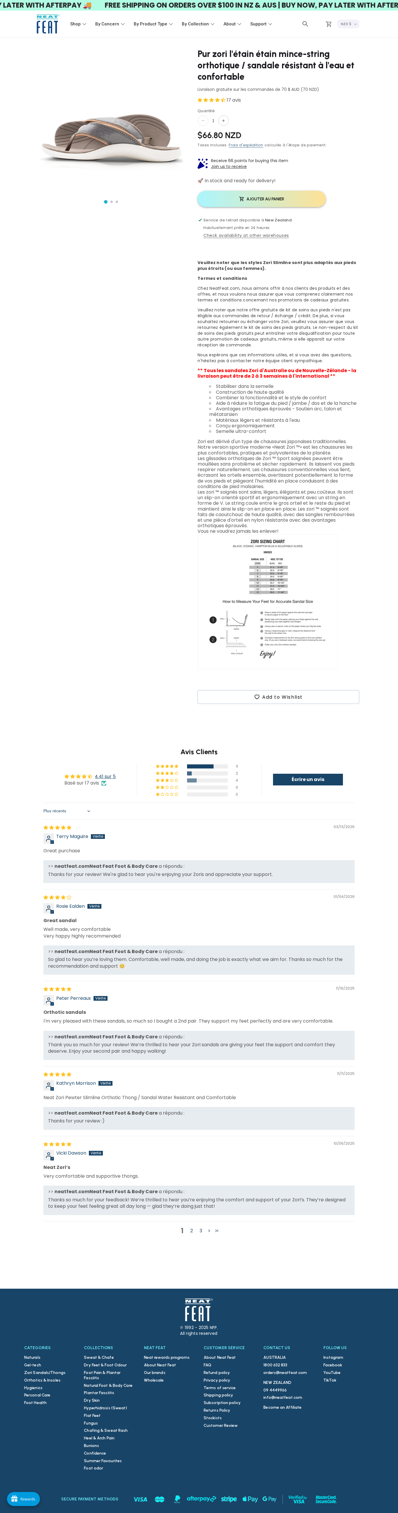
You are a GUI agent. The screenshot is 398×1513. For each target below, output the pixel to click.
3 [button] (201, 1230)
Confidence (95, 1453)
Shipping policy (218, 1395)
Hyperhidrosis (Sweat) (105, 1408)
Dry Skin (92, 1400)
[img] (57, 827)
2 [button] (191, 1230)
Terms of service (220, 1387)
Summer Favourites (103, 1460)
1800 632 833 (275, 1365)
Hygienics (33, 1387)
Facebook (332, 1365)
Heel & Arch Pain (99, 1438)
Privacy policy (217, 1380)
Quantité (206, 111)
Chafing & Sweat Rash (106, 1430)
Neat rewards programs (167, 1357)
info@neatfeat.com (282, 1397)
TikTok (330, 1380)
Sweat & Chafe (99, 1357)
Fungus (91, 1423)
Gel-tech (32, 1365)
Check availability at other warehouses (246, 235)
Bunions (91, 1445)
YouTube (332, 1372)
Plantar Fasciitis (99, 1392)
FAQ (207, 1365)
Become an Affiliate (282, 1407)
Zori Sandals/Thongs (45, 1372)
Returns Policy (217, 1410)
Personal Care (37, 1395)
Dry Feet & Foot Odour (105, 1365)
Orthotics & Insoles (42, 1380)
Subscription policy (222, 1402)
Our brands (154, 1372)
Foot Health (35, 1402)
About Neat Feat (160, 1365)
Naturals (32, 1357)
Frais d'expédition (246, 145)
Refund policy (217, 1372)
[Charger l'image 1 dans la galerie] (106, 202)
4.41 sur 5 (105, 776)
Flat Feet (92, 1415)
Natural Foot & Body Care (108, 1385)
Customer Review (221, 1425)
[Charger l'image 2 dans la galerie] (111, 201)
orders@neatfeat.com (285, 1372)
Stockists (213, 1417)
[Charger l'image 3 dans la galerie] (116, 201)
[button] (305, 24)
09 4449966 (275, 1390)
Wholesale (154, 1380)
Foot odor (93, 1468)
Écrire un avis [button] (308, 779)
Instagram (333, 1357)
